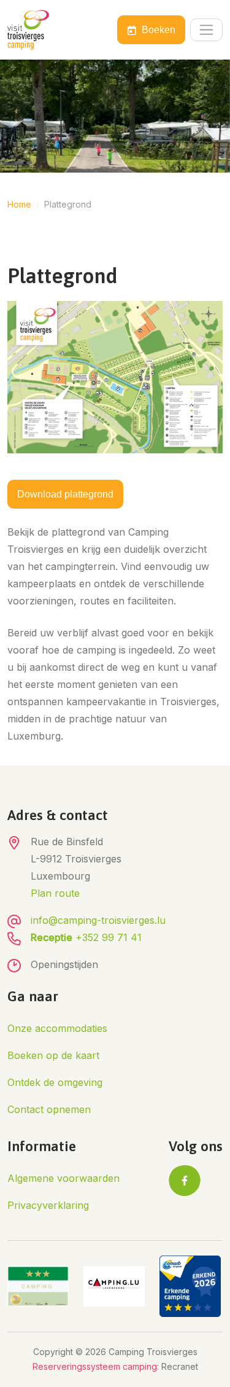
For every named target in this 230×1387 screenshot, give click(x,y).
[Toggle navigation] (206, 29)
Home (19, 204)
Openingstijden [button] (64, 964)
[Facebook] (185, 1181)
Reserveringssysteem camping (95, 1366)
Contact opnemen (49, 1109)
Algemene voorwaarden (63, 1178)
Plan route (55, 893)
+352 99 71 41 (86, 937)
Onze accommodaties (57, 1028)
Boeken (158, 30)
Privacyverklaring (48, 1205)
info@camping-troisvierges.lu (98, 920)
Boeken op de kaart (53, 1055)
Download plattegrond (65, 494)
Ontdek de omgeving (54, 1082)
